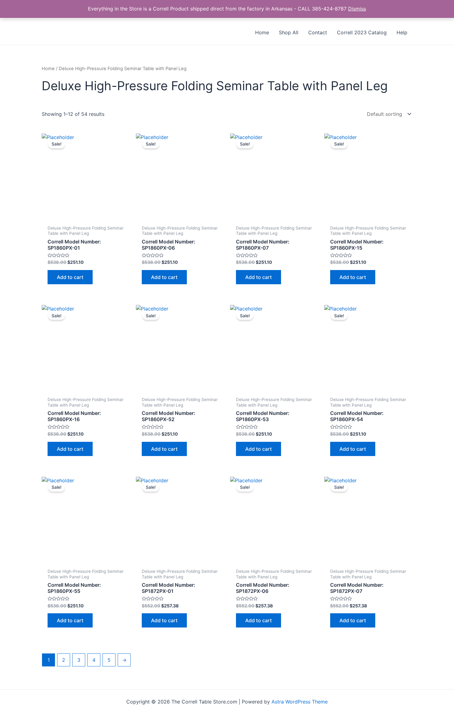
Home (48, 68)
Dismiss (357, 9)
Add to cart (70, 277)
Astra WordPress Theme (299, 702)
